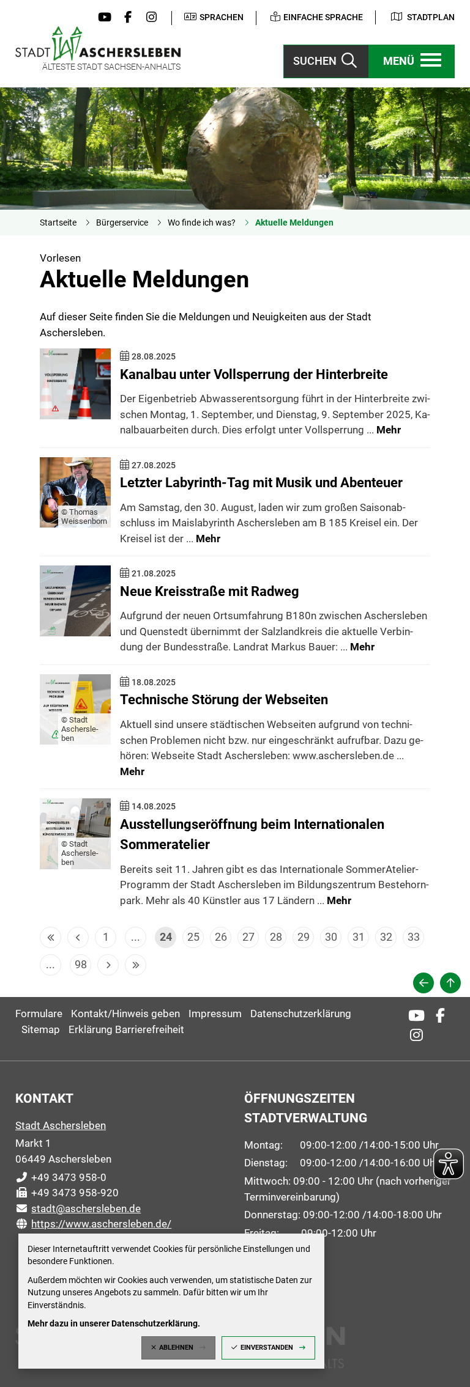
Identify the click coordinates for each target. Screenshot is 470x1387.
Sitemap (40, 1029)
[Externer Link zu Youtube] (101, 18)
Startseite (58, 222)
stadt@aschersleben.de (78, 1208)
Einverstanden (267, 1348)
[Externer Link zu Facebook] (124, 18)
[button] (412, 61)
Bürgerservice (122, 222)
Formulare (38, 1013)
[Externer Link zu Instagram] (148, 18)
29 (303, 936)
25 (193, 936)
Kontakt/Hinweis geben (125, 1013)
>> (135, 965)
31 (358, 936)
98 (81, 964)
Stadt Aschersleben (60, 1125)
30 (331, 936)
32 (386, 936)
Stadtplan (431, 17)
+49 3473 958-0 (60, 1177)
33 (414, 936)
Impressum (215, 1013)
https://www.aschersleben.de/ (93, 1224)
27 (248, 936)
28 (276, 936)
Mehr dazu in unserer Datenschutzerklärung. (114, 1323)
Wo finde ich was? (202, 222)
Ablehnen (176, 1348)
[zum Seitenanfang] (450, 983)
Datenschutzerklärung (300, 1013)
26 (221, 936)
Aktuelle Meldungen (294, 222)
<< (50, 937)
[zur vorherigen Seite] (423, 983)
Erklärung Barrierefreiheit (126, 1029)
